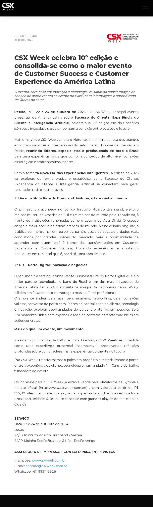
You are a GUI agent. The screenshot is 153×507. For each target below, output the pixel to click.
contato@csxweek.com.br (46, 466)
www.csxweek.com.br (48, 460)
